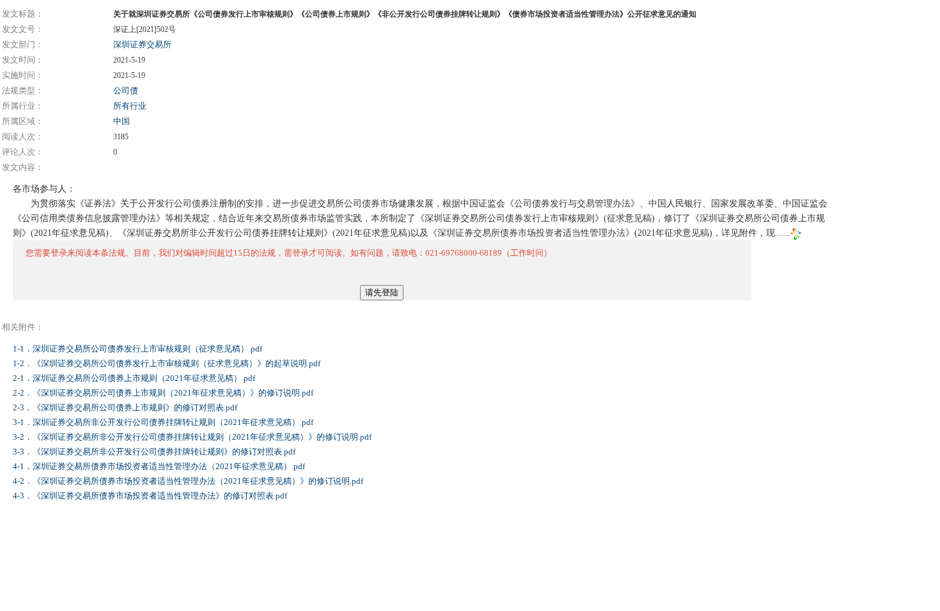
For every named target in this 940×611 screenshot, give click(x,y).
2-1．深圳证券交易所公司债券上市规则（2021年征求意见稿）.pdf (135, 378)
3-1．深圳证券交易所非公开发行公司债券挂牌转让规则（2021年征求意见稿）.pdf (164, 422)
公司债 (125, 90)
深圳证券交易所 (142, 44)
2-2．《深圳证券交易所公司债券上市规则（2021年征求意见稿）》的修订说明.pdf (164, 393)
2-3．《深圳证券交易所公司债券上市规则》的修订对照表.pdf (126, 407)
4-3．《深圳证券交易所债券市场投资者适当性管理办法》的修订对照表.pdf (151, 495)
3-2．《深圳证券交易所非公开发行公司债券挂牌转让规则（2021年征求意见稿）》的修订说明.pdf (193, 437)
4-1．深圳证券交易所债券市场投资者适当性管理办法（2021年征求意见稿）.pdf (160, 466)
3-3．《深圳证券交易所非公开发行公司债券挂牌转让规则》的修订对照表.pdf (155, 451)
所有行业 (129, 106)
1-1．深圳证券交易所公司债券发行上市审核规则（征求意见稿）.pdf (138, 348)
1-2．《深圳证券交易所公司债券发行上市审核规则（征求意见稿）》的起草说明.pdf (167, 363)
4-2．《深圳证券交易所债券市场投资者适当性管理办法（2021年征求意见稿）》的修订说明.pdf (189, 481)
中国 (121, 121)
